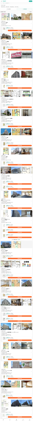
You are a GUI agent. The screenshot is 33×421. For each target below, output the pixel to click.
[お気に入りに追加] (6, 30)
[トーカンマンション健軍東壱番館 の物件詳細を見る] (16, 67)
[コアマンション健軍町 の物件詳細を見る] (16, 415)
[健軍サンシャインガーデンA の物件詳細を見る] (16, 206)
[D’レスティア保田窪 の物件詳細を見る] (16, 257)
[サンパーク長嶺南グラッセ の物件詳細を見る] (16, 226)
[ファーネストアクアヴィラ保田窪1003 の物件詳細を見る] (16, 105)
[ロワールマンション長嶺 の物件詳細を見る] (16, 358)
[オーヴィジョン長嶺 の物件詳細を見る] (16, 29)
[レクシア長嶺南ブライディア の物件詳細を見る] (16, 314)
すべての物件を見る (16, 239)
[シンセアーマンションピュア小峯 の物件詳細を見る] (16, 377)
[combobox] (30, 12)
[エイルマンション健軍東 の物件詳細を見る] (16, 48)
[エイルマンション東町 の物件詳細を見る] (16, 144)
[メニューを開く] (1, 1)
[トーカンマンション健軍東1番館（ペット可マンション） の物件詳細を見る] (16, 338)
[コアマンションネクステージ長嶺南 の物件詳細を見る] (16, 125)
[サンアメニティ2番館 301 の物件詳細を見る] (16, 295)
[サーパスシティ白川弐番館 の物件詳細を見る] (16, 182)
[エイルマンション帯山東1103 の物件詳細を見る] (16, 276)
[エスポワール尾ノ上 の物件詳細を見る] (16, 396)
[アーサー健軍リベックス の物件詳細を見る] (16, 86)
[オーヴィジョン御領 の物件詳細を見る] (16, 163)
